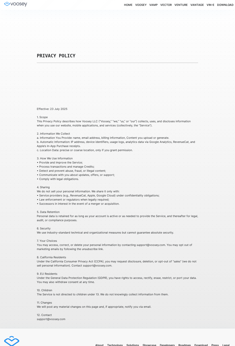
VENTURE (181, 5)
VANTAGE (197, 5)
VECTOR (166, 5)
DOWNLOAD (225, 5)
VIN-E (210, 5)
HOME (128, 5)
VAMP (153, 5)
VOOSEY (141, 5)
